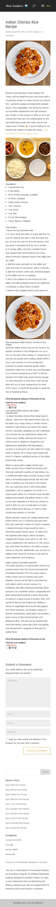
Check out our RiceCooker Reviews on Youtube (26, 862)
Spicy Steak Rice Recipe (16, 828)
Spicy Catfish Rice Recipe (17, 818)
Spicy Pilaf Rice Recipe (15, 785)
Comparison (11, 840)
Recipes (36, 32)
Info (7, 844)
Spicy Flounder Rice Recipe (17, 823)
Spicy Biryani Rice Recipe (16, 789)
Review (9, 854)
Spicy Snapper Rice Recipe (17, 808)
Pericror (38, 903)
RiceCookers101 (14, 32)
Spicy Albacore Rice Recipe (17, 799)
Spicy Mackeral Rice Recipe (17, 813)
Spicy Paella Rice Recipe (16, 794)
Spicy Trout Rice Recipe (16, 804)
